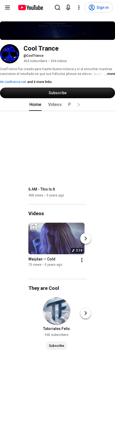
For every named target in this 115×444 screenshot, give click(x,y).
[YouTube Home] (30, 7)
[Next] (85, 238)
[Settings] (79, 7)
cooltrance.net (15, 82)
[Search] (57, 7)
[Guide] (7, 7)
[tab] (35, 104)
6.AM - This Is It (41, 189)
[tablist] (57, 104)
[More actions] (81, 260)
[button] (78, 104)
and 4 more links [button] (39, 82)
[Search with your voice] (68, 7)
